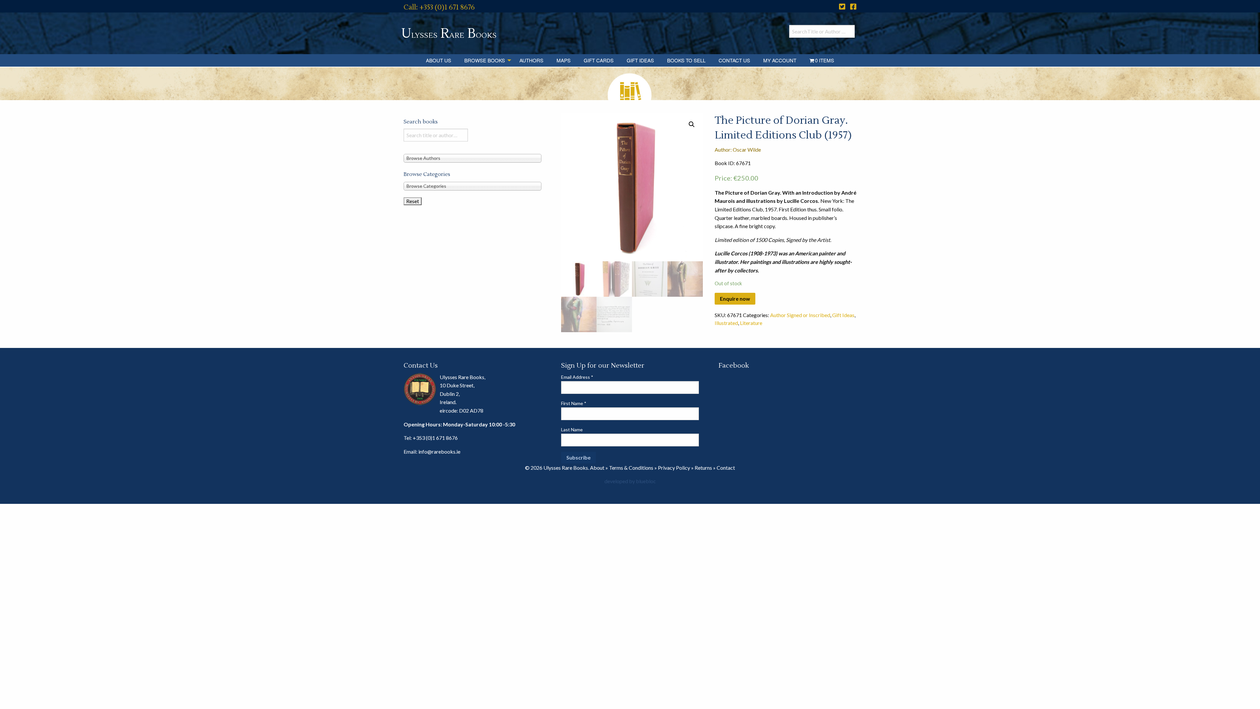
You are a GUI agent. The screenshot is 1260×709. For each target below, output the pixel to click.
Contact (726, 467)
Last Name (572, 429)
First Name (573, 403)
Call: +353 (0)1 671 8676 (439, 7)
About (597, 467)
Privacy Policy (674, 467)
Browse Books (484, 60)
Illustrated (726, 323)
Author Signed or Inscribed (800, 315)
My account (779, 60)
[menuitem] (438, 60)
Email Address (577, 377)
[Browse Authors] (472, 157)
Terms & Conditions (631, 467)
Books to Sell (686, 60)
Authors (531, 60)
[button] (692, 124)
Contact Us (734, 60)
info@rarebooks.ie (439, 451)
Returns (703, 467)
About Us (438, 60)
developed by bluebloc (630, 481)
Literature (751, 323)
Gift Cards (599, 60)
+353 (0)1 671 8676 (435, 438)
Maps (563, 60)
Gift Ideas (640, 60)
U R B (448, 33)
